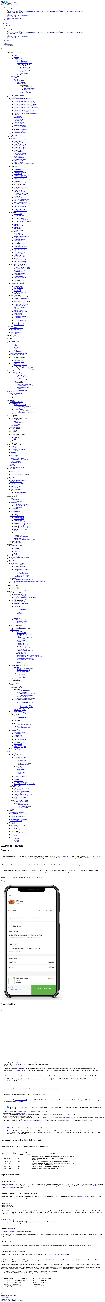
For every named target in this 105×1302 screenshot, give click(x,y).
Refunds (12, 339)
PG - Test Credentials (16, 482)
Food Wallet (13, 15)
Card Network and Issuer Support (19, 590)
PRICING (6, 19)
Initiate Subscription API (20, 168)
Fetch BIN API (21, 643)
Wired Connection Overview (21, 788)
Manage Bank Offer (22, 696)
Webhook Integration (15, 748)
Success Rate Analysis (23, 671)
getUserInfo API (18, 507)
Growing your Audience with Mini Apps (24, 539)
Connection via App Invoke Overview (24, 794)
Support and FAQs (19, 841)
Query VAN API (18, 288)
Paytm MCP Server (19, 827)
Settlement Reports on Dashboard (19, 819)
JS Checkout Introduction (17, 563)
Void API (19, 770)
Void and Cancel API (22, 807)
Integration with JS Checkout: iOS (26, 412)
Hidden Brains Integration (20, 129)
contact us (96, 1184)
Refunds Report (21, 676)
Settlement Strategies (15, 815)
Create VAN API (18, 285)
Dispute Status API (19, 323)
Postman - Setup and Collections (18, 480)
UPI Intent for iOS (18, 409)
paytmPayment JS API (19, 510)
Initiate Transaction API (20, 140)
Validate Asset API (18, 230)
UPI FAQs (13, 413)
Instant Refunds (14, 341)
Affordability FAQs (15, 750)
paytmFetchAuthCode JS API (21, 504)
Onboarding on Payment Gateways (23, 628)
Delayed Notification (15, 486)
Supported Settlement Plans (17, 816)
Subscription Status (15, 450)
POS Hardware (18, 18)
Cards (18, 612)
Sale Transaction (21, 760)
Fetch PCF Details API (20, 144)
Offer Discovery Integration (17, 711)
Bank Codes (13, 485)
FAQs (15, 135)
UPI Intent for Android (20, 405)
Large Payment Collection (17, 354)
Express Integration (22, 718)
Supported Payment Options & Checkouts (25, 597)
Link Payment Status (15, 452)
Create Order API (21, 633)
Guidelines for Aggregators (21, 536)
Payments (13, 138)
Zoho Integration (18, 120)
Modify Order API (22, 649)
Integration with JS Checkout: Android (27, 408)
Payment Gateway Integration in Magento (24, 101)
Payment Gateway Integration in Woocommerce (26, 107)
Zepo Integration (18, 123)
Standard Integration (22, 717)
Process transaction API (20, 1113)
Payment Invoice (39, 11)
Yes (3, 1297)
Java (15, 532)
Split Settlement (14, 818)
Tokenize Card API (19, 302)
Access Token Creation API (24, 634)
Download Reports (22, 677)
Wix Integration (18, 117)
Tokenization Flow (22, 621)
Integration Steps (18, 58)
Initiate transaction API (20, 1064)
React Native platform (26, 92)
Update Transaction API (20, 141)
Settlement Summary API (20, 217)
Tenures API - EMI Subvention (22, 267)
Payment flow (17, 606)
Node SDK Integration (16, 331)
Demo (15, 55)
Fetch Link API (18, 237)
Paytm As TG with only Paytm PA (26, 369)
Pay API (19, 636)
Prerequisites (17, 551)
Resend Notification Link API (21, 236)
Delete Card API (18, 313)
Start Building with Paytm (17, 467)
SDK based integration (23, 61)
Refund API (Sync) (19, 228)
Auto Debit (13, 344)
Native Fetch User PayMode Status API (24, 163)
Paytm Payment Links (16, 393)
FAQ (5, 21)
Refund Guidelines (19, 538)
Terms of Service (5, 1299)
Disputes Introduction (16, 545)
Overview (16, 57)
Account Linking (28, 86)
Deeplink (16, 514)
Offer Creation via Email (26, 695)
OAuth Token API (18, 162)
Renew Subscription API (20, 177)
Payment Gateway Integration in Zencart (24, 110)
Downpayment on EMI (23, 708)
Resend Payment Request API (25, 385)
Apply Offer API (18, 254)
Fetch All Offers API (19, 255)
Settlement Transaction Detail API (22, 221)
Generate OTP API (22, 639)
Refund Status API (18, 225)
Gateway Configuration (20, 602)
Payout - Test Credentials (16, 483)
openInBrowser (18, 520)
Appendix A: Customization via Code (23, 579)
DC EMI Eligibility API (20, 282)
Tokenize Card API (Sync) (21, 304)
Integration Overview (19, 566)
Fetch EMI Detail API (19, 150)
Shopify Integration (19, 116)
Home (8, 51)
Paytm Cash (19, 15)
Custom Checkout (18, 422)
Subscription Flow (22, 624)
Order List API (17, 156)
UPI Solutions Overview (16, 402)
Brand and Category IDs (26, 707)
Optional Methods (28, 89)
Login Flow (13, 502)
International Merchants (67, 11)
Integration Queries (19, 74)
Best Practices (14, 425)
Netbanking (20, 613)
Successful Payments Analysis (25, 668)
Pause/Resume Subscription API (22, 180)
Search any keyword (6, 3)
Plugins (16, 729)
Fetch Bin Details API (19, 145)
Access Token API (18, 160)
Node (15, 533)
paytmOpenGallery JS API (21, 526)
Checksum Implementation (21, 493)
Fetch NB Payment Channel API (22, 148)
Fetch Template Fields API (21, 246)
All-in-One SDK (14, 54)
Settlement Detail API (19, 218)
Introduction (13, 416)
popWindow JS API (19, 519)
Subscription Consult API (20, 211)
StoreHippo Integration (20, 126)
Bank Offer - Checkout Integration (26, 698)
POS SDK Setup (18, 781)
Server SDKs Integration (16, 328)
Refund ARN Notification (17, 458)
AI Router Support (15, 679)
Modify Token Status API (20, 311)
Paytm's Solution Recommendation (19, 474)
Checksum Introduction (20, 492)
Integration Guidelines (16, 501)
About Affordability (15, 686)
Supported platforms (19, 80)
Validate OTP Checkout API (21, 193)
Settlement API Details (16, 821)
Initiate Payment (21, 572)
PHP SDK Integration (16, 332)
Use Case (16, 838)
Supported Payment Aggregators (22, 599)
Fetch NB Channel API (23, 644)
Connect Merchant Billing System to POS (24, 784)
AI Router (79, 11)
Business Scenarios (15, 427)
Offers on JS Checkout (23, 721)
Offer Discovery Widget (20, 710)
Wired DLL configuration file (21, 791)
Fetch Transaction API (19, 239)
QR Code (23, 11)
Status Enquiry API (22, 769)
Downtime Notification (16, 461)
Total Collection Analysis (23, 670)
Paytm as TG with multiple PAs (25, 368)
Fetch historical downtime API (22, 298)
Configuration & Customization (22, 569)
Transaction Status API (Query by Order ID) (28, 655)
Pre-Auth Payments (15, 356)
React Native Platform (26, 69)
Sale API (19, 767)
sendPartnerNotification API (21, 513)
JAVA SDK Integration (16, 329)
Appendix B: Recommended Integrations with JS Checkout (29, 581)
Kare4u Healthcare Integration (21, 132)
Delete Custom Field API (20, 248)
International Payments (16, 351)
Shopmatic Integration (19, 122)
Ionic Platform (24, 66)
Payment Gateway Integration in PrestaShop (25, 104)
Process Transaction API (20, 153)
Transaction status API (28, 1120)
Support (12, 822)
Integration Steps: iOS (22, 411)
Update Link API (18, 234)
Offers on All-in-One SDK (24, 724)
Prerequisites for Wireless (20, 757)
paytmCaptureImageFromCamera (22, 525)
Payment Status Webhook (62, 1254)
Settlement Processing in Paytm (18, 813)
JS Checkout (17, 424)
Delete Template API (19, 249)
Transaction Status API (20, 154)
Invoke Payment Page (22, 573)
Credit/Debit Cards (19, 436)
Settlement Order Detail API (21, 220)
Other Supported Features (20, 797)
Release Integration (19, 362)
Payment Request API (22, 804)
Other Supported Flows (23, 764)
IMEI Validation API (19, 280)
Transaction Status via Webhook (25, 659)
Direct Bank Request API (20, 159)
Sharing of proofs (18, 550)
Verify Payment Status (23, 575)
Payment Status (14, 448)
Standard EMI (20, 701)
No (7, 1297)
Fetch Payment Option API (21, 143)
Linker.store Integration (20, 125)
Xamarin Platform (25, 70)
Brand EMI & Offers (25, 705)
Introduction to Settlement (17, 812)
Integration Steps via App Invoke (22, 795)
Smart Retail (10, 18)
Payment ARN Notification (17, 449)
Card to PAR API (18, 308)
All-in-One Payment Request (18, 381)
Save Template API (19, 243)
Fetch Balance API (22, 641)
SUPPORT (7, 42)
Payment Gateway (14, 11)
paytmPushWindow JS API (21, 517)
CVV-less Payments (15, 587)
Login (6, 23)
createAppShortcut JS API (20, 529)
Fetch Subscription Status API (21, 181)
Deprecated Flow (14, 471)
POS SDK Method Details (21, 782)
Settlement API (18, 214)
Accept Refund (14, 455)
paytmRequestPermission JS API (22, 523)
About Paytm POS (15, 753)
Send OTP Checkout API (20, 191)
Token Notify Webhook (20, 305)
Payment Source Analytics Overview (20, 557)
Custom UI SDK (14, 76)
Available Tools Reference (20, 832)
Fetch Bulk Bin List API (20, 165)
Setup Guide (17, 830)
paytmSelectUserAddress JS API (22, 527)
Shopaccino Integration (20, 119)
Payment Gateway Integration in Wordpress (25, 106)
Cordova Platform (25, 67)
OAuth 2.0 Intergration (20, 835)
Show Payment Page (19, 157)
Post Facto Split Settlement (24, 763)
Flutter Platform (24, 71)
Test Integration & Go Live (21, 576)
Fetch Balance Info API (20, 147)
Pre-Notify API (18, 174)
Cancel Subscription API (20, 178)
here (41, 1122)
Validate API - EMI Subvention (22, 268)
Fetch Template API (19, 245)
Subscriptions (52, 11)
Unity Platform (24, 73)
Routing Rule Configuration (21, 603)
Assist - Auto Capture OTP (17, 336)
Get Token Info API (19, 310)
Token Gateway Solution (20, 365)
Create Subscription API (23, 647)
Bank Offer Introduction (23, 690)
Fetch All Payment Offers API (25, 650)
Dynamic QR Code (15, 372)
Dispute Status (14, 453)
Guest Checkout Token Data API (22, 301)
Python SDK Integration (16, 334)
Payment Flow (14, 508)
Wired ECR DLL (18, 790)
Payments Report (21, 674)
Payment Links (30, 11)
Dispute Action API (19, 325)
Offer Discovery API (19, 252)
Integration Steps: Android (24, 406)
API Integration (14, 630)
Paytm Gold (25, 15)
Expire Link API (18, 240)
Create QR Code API (22, 375)
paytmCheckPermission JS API (22, 522)
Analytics (16, 667)
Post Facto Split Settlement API (18, 353)
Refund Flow (17, 618)
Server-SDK (13, 530)
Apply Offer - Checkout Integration (19, 713)
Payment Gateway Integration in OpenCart (25, 103)
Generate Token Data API (20, 307)
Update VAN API (18, 286)
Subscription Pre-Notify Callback (19, 459)
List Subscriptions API (19, 184)
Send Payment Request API (24, 384)
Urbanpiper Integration (20, 131)
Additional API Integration (17, 516)
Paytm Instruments (22, 607)
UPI (15, 440)
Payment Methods (15, 488)
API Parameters (18, 798)
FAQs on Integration (19, 542)
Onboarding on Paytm (19, 627)
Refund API (17, 224)
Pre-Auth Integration (19, 359)
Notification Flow (15, 511)
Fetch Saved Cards (19, 319)
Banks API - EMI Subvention (21, 265)
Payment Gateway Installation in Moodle (24, 111)
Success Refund (14, 456)
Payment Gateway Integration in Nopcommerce (26, 108)
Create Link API (18, 233)
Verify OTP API (21, 640)
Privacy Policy (13, 1299)
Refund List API (18, 227)
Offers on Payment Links (23, 727)
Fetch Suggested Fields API (21, 242)
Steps (15, 348)
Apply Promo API (18, 258)
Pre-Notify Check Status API (21, 175)
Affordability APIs (15, 730)
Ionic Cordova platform (26, 94)
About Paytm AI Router (20, 594)
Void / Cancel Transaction (23, 761)
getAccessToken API (19, 505)
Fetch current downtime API (21, 297)
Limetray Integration (19, 128)
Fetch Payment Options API (24, 637)
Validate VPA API (18, 151)
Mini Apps (13, 498)
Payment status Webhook (42, 1120)
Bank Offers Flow (21, 622)
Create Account (9, 25)
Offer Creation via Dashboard (28, 693)
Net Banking (17, 437)
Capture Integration (19, 360)
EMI (15, 439)
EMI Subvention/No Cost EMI (25, 702)
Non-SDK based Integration (24, 63)
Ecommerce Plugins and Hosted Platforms (21, 98)
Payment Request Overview (21, 801)
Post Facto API (21, 772)
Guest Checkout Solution (17, 681)
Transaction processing (29, 88)
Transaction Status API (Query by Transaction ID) (30, 656)
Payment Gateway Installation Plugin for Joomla (26, 113)
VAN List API (17, 289)
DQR (18, 615)
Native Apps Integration (23, 83)
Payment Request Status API (24, 806)
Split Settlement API (19, 215)
